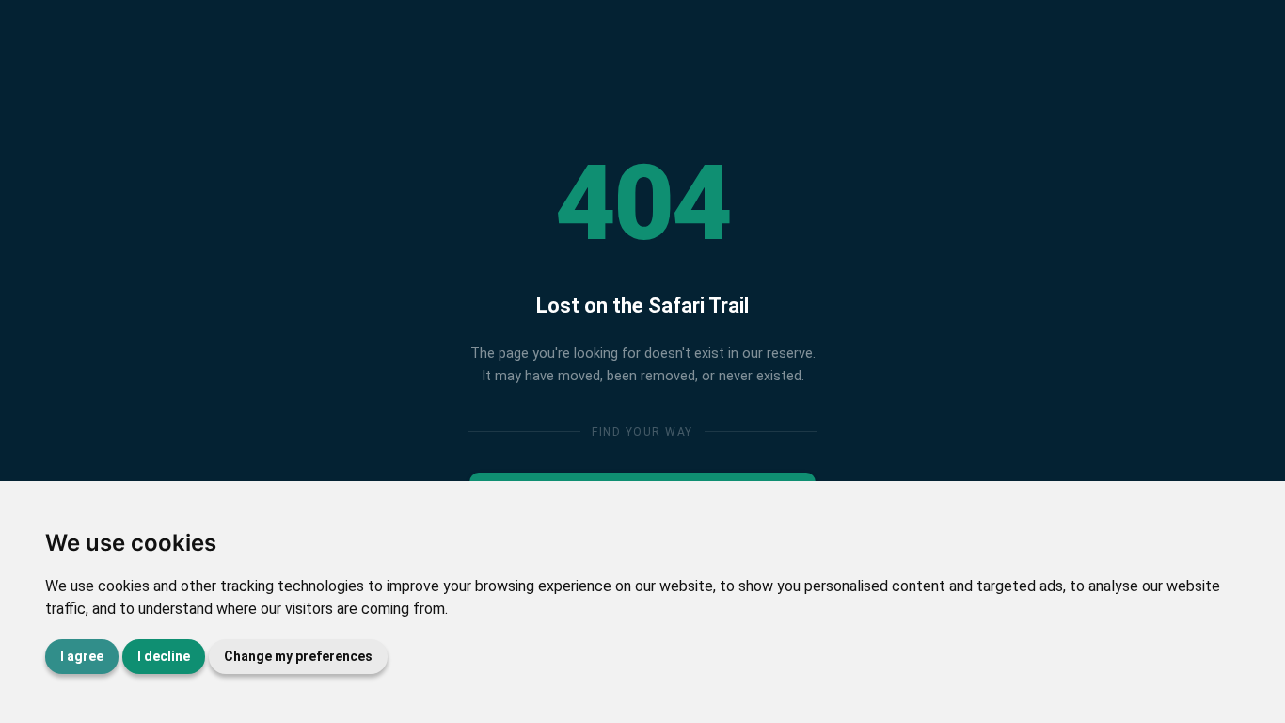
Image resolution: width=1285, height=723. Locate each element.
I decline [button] (163, 656)
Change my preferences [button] (298, 656)
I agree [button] (81, 656)
